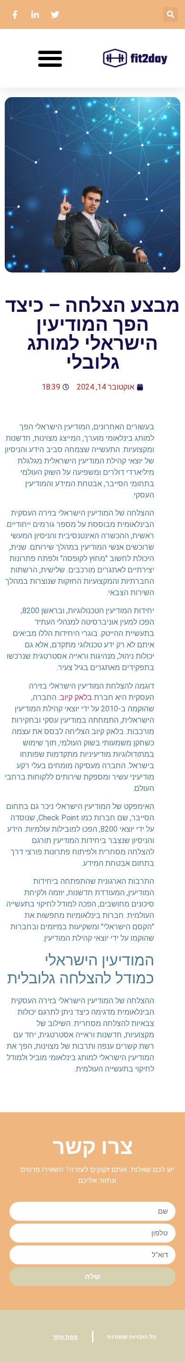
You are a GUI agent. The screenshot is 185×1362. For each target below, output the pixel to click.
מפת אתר (65, 1337)
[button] (170, 14)
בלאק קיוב (76, 697)
